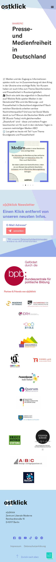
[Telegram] (41, 538)
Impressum (15, 546)
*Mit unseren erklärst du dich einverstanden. (27, 240)
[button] (52, 7)
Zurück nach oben (30, 557)
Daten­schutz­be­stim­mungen (34, 239)
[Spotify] (36, 538)
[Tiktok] (30, 538)
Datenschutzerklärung (35, 546)
